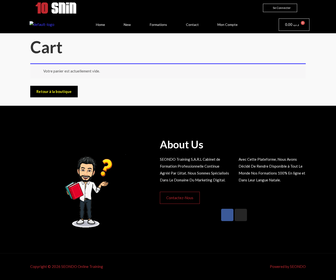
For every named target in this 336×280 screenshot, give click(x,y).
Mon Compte (227, 24)
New (127, 24)
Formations (158, 24)
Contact (192, 24)
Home (100, 24)
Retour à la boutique (54, 91)
